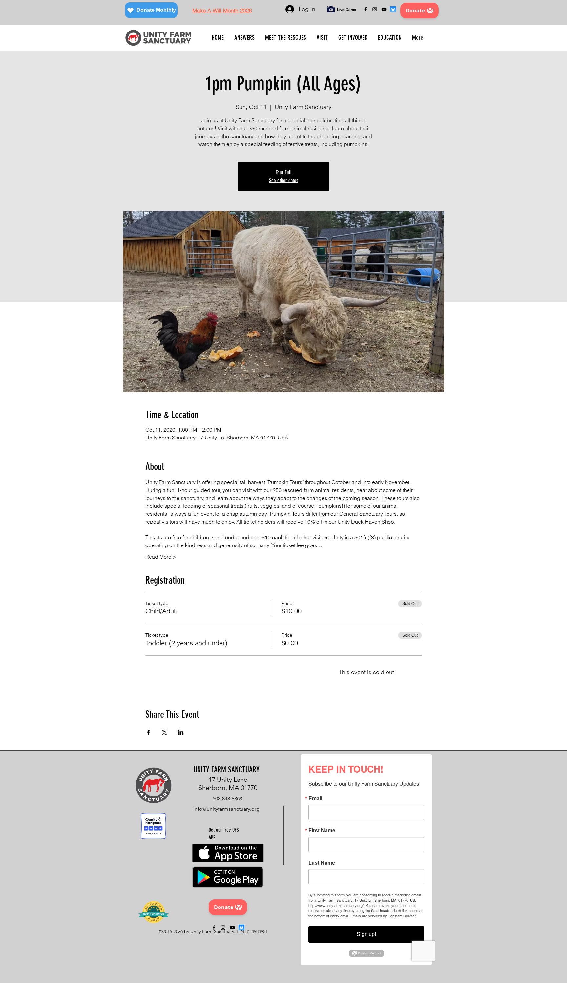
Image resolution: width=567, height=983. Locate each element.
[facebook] (365, 9)
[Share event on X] (164, 732)
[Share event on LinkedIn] (181, 732)
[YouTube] (384, 9)
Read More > (160, 556)
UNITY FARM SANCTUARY (227, 769)
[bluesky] (393, 9)
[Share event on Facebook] (148, 732)
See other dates (283, 180)
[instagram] (375, 9)
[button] (244, 37)
